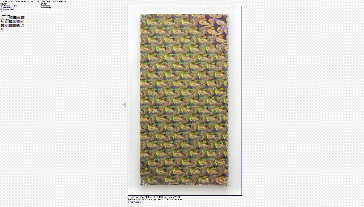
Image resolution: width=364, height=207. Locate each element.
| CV (64, 1)
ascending (45, 6)
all (1, 12)
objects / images (7, 8)
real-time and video (8, 6)
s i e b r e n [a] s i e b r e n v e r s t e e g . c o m (21, 1)
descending (46, 8)
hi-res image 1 (134, 202)
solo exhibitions (7, 10)
